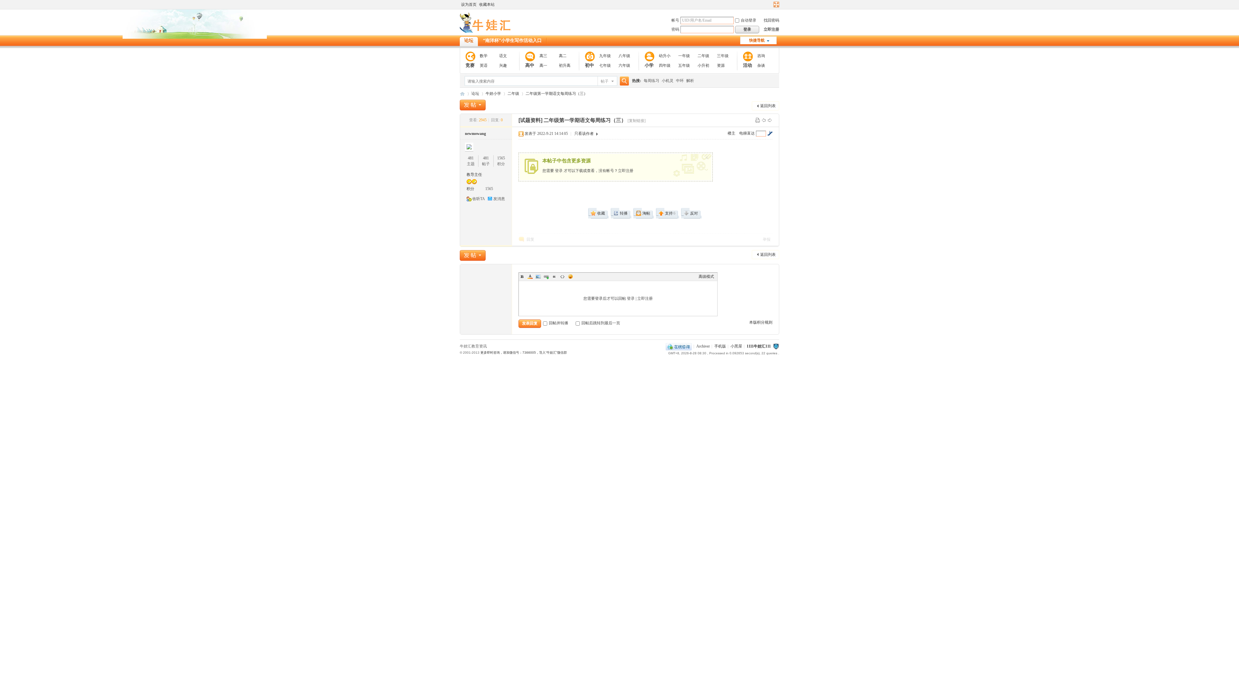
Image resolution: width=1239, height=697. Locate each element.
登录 (559, 170)
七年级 (605, 65)
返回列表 (768, 106)
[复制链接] (637, 120)
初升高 (564, 65)
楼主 (731, 133)
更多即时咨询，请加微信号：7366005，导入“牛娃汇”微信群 (523, 352)
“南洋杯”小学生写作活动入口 (512, 40)
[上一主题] (763, 120)
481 (471, 158)
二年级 (703, 56)
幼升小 (664, 56)
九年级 (605, 56)
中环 (680, 80)
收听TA (478, 199)
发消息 (499, 199)
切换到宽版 (775, 4)
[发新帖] (473, 105)
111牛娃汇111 (462, 93)
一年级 (684, 56)
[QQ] (679, 346)
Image (538, 276)
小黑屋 (736, 346)
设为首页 (469, 4)
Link (546, 276)
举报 (767, 239)
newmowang (475, 133)
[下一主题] (769, 120)
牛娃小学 (493, 93)
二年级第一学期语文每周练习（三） (557, 93)
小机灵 (667, 80)
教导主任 (474, 174)
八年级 (624, 56)
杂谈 (761, 65)
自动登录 (748, 20)
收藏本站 (487, 4)
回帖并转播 (558, 323)
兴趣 (503, 65)
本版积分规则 (760, 322)
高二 (563, 56)
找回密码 (771, 20)
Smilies (570, 276)
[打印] (757, 120)
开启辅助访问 (770, 4)
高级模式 (706, 276)
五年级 (684, 65)
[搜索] (623, 81)
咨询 (761, 56)
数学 (484, 56)
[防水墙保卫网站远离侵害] (776, 346)
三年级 (723, 56)
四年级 (664, 65)
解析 (690, 80)
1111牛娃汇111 (759, 346)
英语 (484, 65)
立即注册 (771, 29)
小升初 (703, 65)
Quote (554, 276)
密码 (675, 29)
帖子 (605, 81)
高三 (543, 56)
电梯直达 (747, 133)
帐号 (675, 20)
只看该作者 (584, 133)
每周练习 (651, 80)
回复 (530, 239)
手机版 (720, 346)
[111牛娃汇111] (486, 31)
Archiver (703, 346)
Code (562, 276)
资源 (721, 65)
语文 (503, 56)
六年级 (624, 65)
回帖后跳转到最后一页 (600, 323)
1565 (501, 158)
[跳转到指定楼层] (769, 133)
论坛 (468, 40)
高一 (543, 65)
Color (530, 276)
